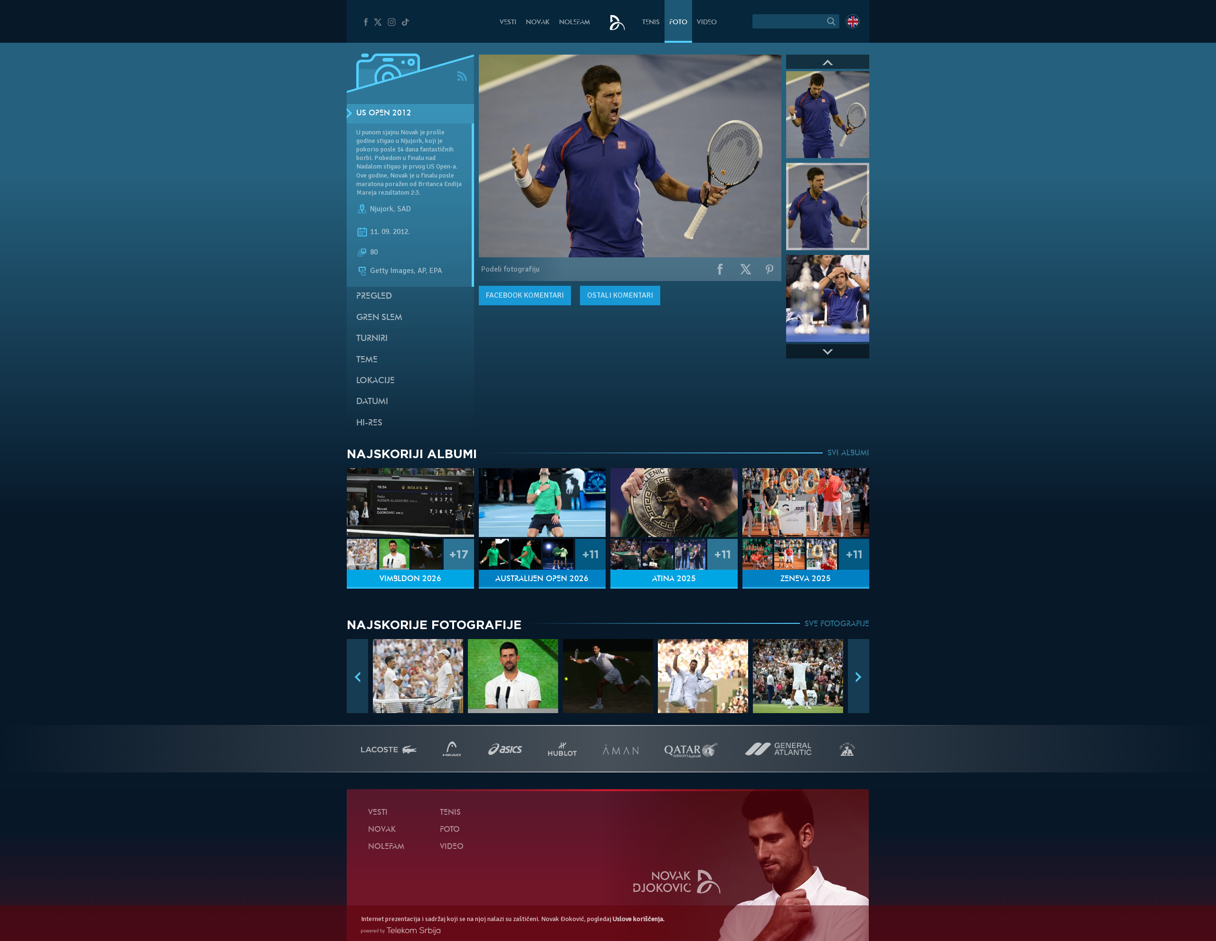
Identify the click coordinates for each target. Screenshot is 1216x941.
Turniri (372, 338)
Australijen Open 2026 (542, 579)
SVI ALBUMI (848, 453)
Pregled (374, 296)
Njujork (381, 209)
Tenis (651, 22)
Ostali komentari (620, 295)
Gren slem (379, 317)
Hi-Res (369, 423)
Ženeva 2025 (805, 579)
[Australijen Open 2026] (542, 502)
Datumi (372, 401)
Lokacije (375, 381)
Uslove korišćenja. (639, 919)
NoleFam (574, 22)
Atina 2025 (674, 579)
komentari (525, 295)
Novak (538, 22)
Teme (367, 360)
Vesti (508, 22)
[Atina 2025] (674, 502)
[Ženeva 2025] (806, 502)
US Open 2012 (383, 113)
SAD (404, 209)
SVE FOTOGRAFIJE (837, 624)
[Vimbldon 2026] (410, 502)
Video (707, 22)
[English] (852, 21)
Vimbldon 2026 (410, 579)
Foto (678, 22)
